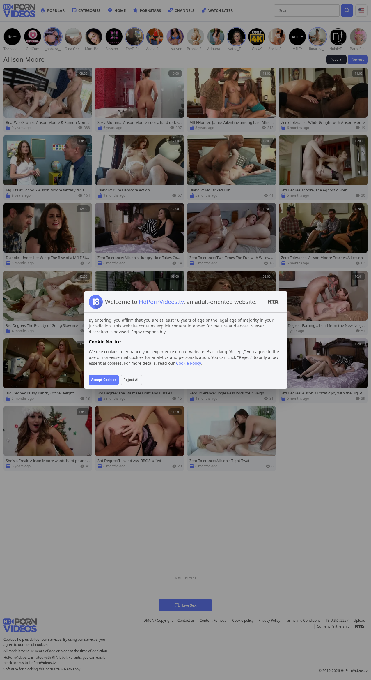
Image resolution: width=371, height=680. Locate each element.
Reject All (131, 380)
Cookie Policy (188, 363)
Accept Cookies (103, 380)
